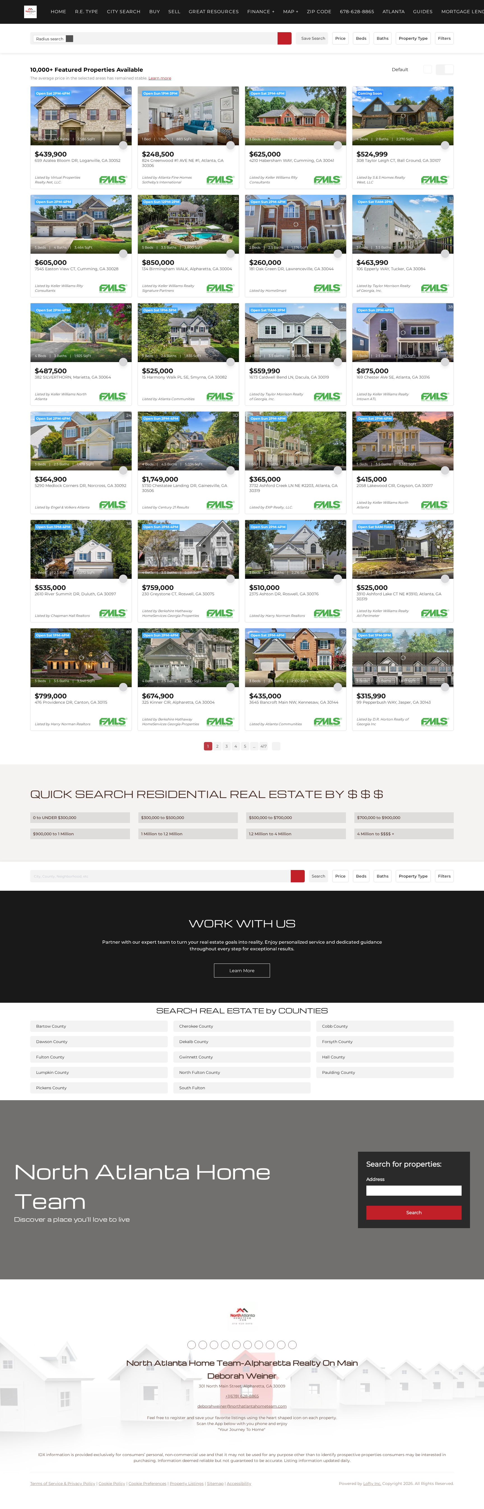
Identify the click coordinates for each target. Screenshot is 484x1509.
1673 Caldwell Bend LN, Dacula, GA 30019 (289, 377)
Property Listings (187, 1483)
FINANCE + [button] (261, 11)
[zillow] (225, 1345)
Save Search (313, 38)
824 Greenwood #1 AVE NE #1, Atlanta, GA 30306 (183, 163)
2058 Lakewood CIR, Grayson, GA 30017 (395, 485)
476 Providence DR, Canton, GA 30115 (71, 702)
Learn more (159, 78)
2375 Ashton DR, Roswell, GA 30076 (284, 593)
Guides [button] (423, 11)
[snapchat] (270, 1345)
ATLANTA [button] (394, 11)
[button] (30, 12)
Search (318, 876)
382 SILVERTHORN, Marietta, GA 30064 (73, 377)
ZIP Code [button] (319, 11)
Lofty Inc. (372, 1483)
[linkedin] (203, 1345)
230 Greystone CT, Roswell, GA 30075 (178, 593)
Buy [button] (154, 11)
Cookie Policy (112, 1483)
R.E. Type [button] (87, 11)
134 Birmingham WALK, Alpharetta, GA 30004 (187, 268)
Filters (444, 38)
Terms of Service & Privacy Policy (62, 1483)
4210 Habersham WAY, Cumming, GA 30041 (291, 160)
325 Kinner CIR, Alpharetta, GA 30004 (178, 702)
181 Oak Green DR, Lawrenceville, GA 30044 (291, 268)
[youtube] (247, 1345)
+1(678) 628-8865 (242, 1396)
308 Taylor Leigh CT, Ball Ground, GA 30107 (399, 160)
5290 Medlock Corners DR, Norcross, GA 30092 (80, 485)
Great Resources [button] (214, 11)
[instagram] (236, 1345)
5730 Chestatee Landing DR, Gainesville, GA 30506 (184, 488)
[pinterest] (281, 1345)
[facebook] (191, 1345)
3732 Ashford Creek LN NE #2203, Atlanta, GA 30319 (293, 488)
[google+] (292, 1345)
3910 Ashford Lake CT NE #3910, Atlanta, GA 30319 (399, 596)
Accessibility (239, 1483)
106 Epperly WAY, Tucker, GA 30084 (391, 268)
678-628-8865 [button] (357, 11)
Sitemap (215, 1483)
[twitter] (214, 1345)
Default (400, 69)
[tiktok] (259, 1345)
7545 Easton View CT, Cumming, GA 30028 (76, 268)
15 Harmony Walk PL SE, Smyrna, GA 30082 (184, 377)
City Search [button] (124, 11)
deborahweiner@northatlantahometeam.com (242, 1406)
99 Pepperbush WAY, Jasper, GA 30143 (394, 702)
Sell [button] (174, 11)
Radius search (49, 38)
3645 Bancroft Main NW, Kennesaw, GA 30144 (293, 702)
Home (58, 11)
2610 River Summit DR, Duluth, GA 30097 (75, 593)
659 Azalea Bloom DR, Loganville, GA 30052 (77, 160)
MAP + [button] (291, 11)
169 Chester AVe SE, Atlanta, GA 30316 (393, 377)
